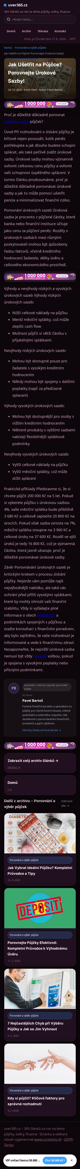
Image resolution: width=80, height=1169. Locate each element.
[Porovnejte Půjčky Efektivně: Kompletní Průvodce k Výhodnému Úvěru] (40, 927)
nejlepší (40, 656)
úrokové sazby (16, 121)
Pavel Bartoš (32, 700)
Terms (9, 1145)
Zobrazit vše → (66, 803)
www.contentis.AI (47, 1139)
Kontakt (60, 31)
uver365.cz (17, 4)
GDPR (68, 1139)
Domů (11, 31)
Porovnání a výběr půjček (30, 47)
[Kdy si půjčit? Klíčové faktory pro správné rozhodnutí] (40, 1080)
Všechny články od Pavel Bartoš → (41, 730)
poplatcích (46, 615)
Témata (43, 31)
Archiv (26, 31)
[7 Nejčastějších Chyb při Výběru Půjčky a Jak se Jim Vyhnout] (40, 1005)
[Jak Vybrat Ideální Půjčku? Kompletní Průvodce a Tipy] (40, 849)
